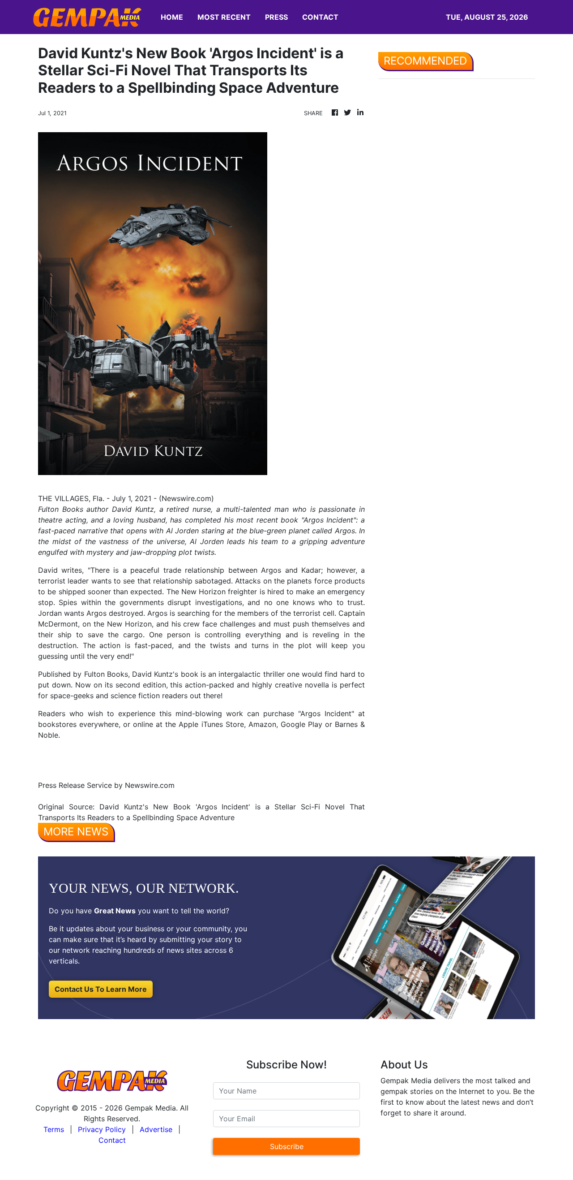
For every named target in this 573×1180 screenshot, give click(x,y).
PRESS (276, 17)
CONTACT (320, 17)
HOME (172, 17)
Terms (53, 1129)
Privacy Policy (102, 1129)
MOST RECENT (224, 17)
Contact (112, 1140)
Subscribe (287, 1146)
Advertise (156, 1129)
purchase (278, 713)
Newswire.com (186, 498)
